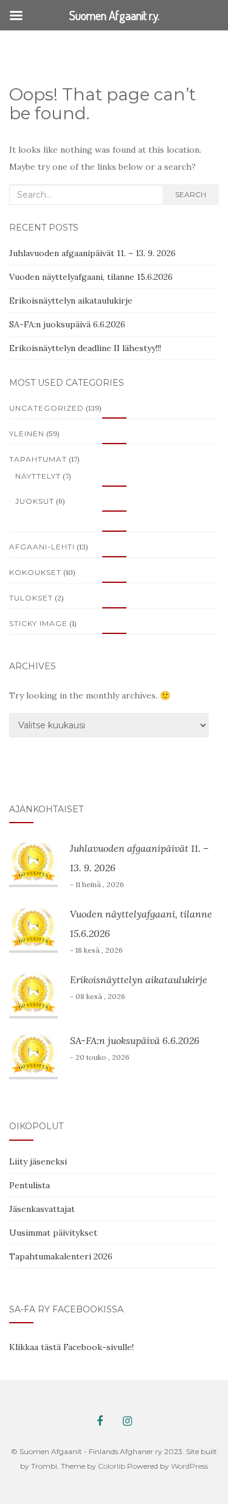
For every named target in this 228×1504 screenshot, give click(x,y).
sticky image (38, 623)
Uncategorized (46, 408)
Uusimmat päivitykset (53, 1232)
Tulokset (31, 597)
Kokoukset (35, 572)
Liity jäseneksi (38, 1161)
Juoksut (34, 501)
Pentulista (29, 1185)
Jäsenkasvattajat (42, 1208)
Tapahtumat (38, 459)
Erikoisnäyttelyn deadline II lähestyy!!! (85, 348)
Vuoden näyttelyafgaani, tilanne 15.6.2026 (91, 276)
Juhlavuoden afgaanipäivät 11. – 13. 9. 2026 (92, 253)
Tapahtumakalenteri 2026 (60, 1256)
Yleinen (26, 433)
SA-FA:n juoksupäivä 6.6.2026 (67, 324)
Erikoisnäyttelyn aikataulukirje (71, 300)
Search (190, 194)
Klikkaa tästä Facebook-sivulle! (71, 1347)
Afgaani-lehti (42, 546)
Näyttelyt (38, 476)
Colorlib (111, 1466)
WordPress (189, 1466)
